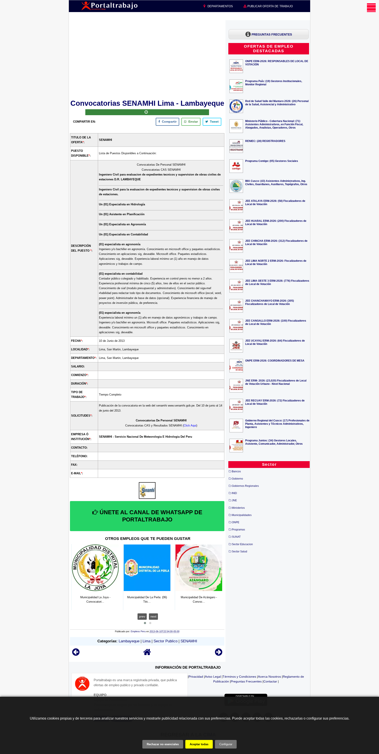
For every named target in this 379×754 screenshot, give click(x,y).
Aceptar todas (199, 744)
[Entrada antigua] (218, 654)
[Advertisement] (147, 59)
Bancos (236, 471)
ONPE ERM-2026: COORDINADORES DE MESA (274, 360)
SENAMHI (189, 641)
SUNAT (236, 536)
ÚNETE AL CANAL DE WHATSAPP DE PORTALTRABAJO (150, 516)
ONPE (235, 522)
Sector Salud (239, 551)
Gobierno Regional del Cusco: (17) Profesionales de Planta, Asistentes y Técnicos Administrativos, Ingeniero (277, 423)
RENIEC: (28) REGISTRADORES (265, 141)
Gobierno (237, 478)
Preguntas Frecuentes (246, 681)
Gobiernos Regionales (245, 485)
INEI (234, 493)
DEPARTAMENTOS (220, 6)
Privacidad (196, 676)
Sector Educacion (242, 544)
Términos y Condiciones (239, 676)
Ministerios (238, 507)
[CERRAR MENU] (371, 7)
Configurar (225, 744)
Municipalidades (242, 515)
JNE (234, 500)
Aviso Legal (213, 676)
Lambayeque (129, 641)
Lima (146, 641)
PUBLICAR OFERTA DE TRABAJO (270, 6)
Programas (238, 529)
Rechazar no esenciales (163, 744)
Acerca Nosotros (269, 676)
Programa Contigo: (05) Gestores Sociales (271, 160)
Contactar (270, 681)
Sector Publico (165, 641)
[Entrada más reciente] (75, 654)
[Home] (147, 654)
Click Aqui (190, 425)
